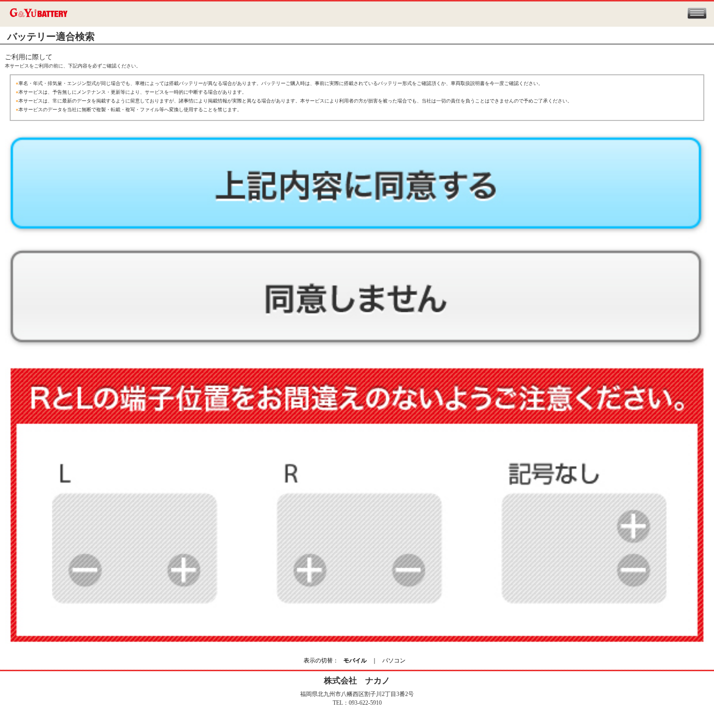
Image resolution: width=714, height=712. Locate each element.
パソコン (394, 660)
